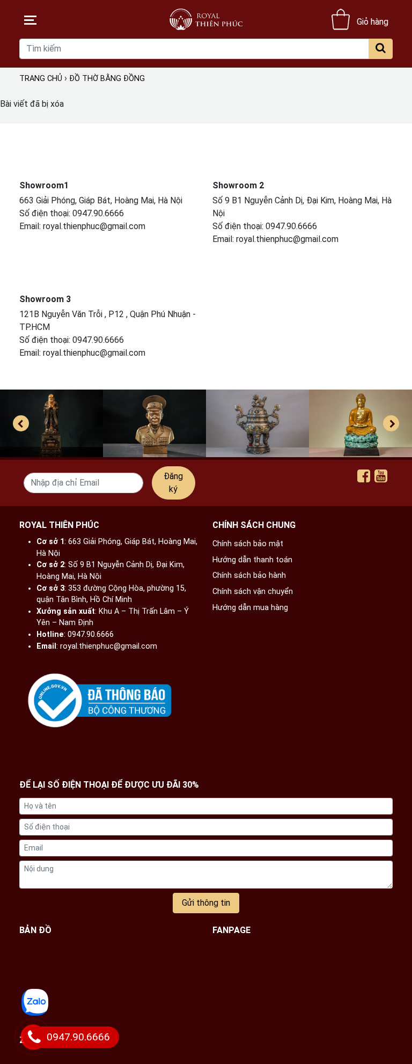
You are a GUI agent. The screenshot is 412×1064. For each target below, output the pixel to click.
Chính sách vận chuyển (252, 591)
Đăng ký (173, 482)
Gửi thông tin (206, 903)
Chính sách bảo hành (249, 575)
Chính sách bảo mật (247, 543)
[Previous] (21, 423)
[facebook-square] (363, 478)
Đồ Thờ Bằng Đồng (107, 78)
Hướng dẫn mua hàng (250, 607)
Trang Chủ (40, 78)
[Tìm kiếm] (381, 49)
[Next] (391, 423)
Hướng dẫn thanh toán (252, 559)
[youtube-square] (380, 478)
